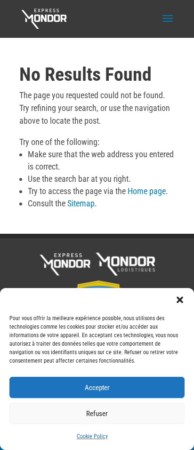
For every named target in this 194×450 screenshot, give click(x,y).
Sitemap (81, 203)
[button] (180, 300)
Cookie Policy (92, 436)
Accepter (97, 387)
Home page (147, 191)
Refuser (97, 413)
